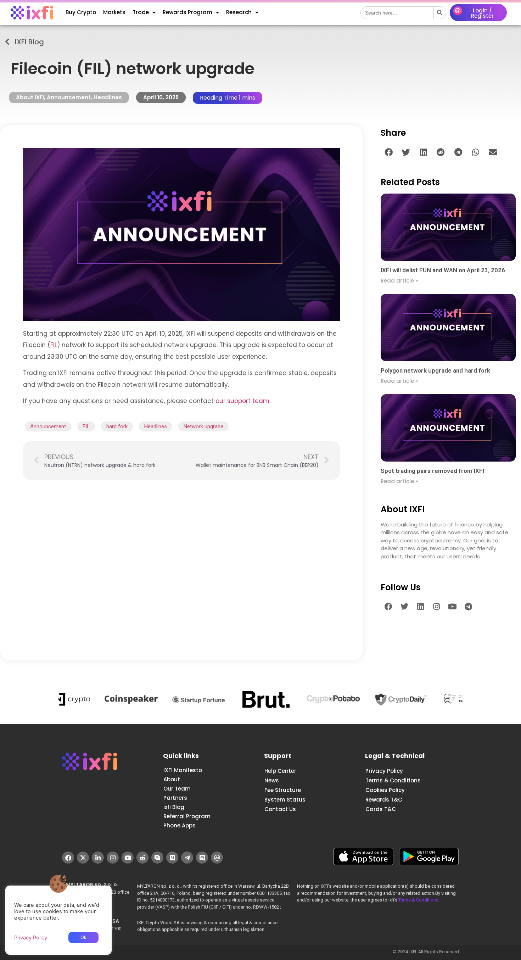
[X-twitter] (83, 858)
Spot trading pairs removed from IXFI (432, 470)
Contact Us (280, 809)
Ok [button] (83, 937)
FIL (53, 345)
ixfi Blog (173, 807)
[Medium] (172, 858)
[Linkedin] (420, 606)
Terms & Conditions (393, 780)
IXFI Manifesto (182, 770)
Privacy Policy (384, 771)
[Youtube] (452, 606)
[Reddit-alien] (142, 858)
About (171, 779)
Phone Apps (179, 825)
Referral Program (187, 816)
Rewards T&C (383, 799)
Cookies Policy (385, 790)
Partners (175, 798)
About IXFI (30, 97)
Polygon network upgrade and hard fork (435, 370)
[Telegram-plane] (187, 858)
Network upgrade (203, 426)
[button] (389, 152)
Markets (114, 12)
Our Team (177, 788)
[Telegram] (468, 606)
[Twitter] (404, 606)
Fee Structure (282, 790)
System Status (285, 799)
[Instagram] (436, 606)
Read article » (399, 280)
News (271, 780)
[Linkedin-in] (98, 858)
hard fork (117, 426)
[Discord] (202, 858)
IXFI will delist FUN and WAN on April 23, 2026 (443, 270)
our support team (242, 401)
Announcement (69, 97)
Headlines (108, 97)
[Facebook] (388, 606)
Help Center (280, 771)
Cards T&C (380, 809)
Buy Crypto (81, 12)
